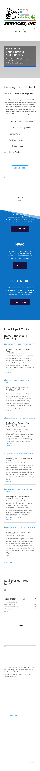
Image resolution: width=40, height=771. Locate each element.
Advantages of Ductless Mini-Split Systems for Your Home (18, 497)
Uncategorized (20, 353)
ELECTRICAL (19, 302)
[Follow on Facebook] (5, 682)
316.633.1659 (13, 716)
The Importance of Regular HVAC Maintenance (18, 533)
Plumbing (20, 229)
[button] (19, 625)
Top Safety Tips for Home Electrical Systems (19, 459)
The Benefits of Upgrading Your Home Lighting (17, 424)
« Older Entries (8, 562)
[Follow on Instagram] (9, 682)
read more (9, 372)
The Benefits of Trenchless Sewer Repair (18, 350)
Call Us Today (20, 167)
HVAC (20, 265)
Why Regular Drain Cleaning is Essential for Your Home (17, 388)
